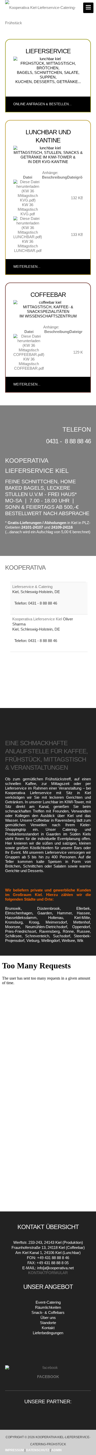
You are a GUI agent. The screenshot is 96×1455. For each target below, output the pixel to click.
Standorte (48, 1322)
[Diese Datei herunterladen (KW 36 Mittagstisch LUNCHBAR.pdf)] (27, 227)
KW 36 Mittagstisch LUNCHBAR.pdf (27, 246)
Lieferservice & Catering (32, 586)
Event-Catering (48, 1302)
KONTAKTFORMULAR (48, 1273)
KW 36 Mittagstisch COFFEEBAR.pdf (29, 363)
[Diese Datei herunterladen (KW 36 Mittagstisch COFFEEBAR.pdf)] (28, 345)
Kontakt (48, 1328)
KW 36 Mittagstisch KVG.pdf (28, 209)
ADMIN (56, 1450)
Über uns (48, 1317)
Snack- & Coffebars (48, 1312)
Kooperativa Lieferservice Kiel (37, 619)
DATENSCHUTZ (38, 1450)
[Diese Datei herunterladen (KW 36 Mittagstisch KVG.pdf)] (27, 191)
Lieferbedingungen (48, 1333)
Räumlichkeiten (48, 1307)
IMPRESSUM (14, 1450)
